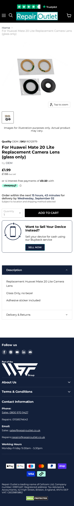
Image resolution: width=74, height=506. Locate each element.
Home (6, 27)
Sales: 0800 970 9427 (15, 412)
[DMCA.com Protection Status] (37, 499)
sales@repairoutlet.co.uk (25, 430)
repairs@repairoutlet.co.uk (28, 437)
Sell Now (35, 247)
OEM (9, 163)
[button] (37, 270)
